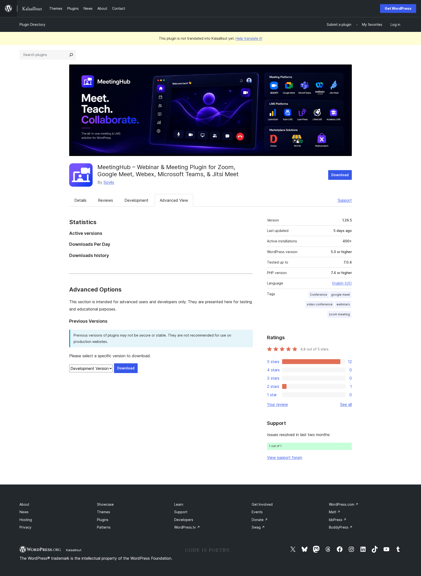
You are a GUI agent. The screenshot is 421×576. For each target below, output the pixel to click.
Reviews (105, 200)
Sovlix (109, 182)
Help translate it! (249, 38)
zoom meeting (339, 314)
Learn (178, 504)
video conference (320, 304)
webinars (343, 304)
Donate (260, 520)
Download (340, 175)
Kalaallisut (73, 550)
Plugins (102, 520)
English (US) (342, 283)
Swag (258, 527)
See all (346, 404)
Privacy (25, 527)
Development (136, 200)
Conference (318, 294)
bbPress (337, 520)
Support (345, 200)
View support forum (284, 457)
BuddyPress (341, 527)
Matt (334, 512)
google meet (340, 294)
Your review (277, 404)
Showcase (105, 504)
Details (80, 200)
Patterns (104, 527)
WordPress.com (343, 504)
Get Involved (262, 504)
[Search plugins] (71, 55)
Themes (103, 512)
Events (257, 512)
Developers (183, 520)
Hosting (25, 520)
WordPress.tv (187, 527)
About (24, 504)
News (24, 512)
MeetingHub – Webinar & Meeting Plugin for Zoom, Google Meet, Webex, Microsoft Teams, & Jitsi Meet (168, 171)
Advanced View (174, 200)
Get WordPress (398, 8)
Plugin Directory (32, 24)
